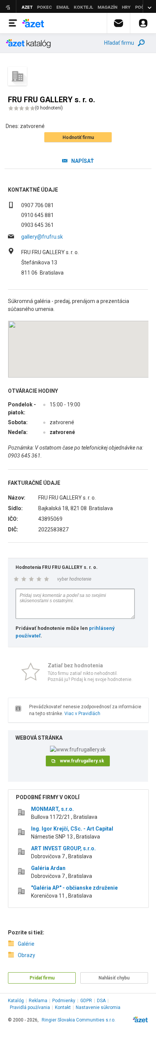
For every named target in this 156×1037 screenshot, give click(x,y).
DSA (101, 1000)
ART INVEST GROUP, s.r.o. (63, 848)
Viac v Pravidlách (82, 713)
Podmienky (63, 1000)
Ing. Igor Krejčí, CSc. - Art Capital (72, 829)
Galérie (26, 944)
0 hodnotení (49, 108)
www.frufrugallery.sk (82, 761)
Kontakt (63, 1007)
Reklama (38, 1000)
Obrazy (26, 955)
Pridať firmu (42, 978)
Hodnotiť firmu (78, 137)
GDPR (86, 1000)
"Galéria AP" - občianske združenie (74, 888)
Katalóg (16, 1000)
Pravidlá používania (30, 1007)
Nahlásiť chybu (113, 978)
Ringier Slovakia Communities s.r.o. (78, 1020)
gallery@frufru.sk (42, 237)
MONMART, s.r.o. (52, 809)
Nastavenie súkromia (98, 1007)
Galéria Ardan (48, 868)
